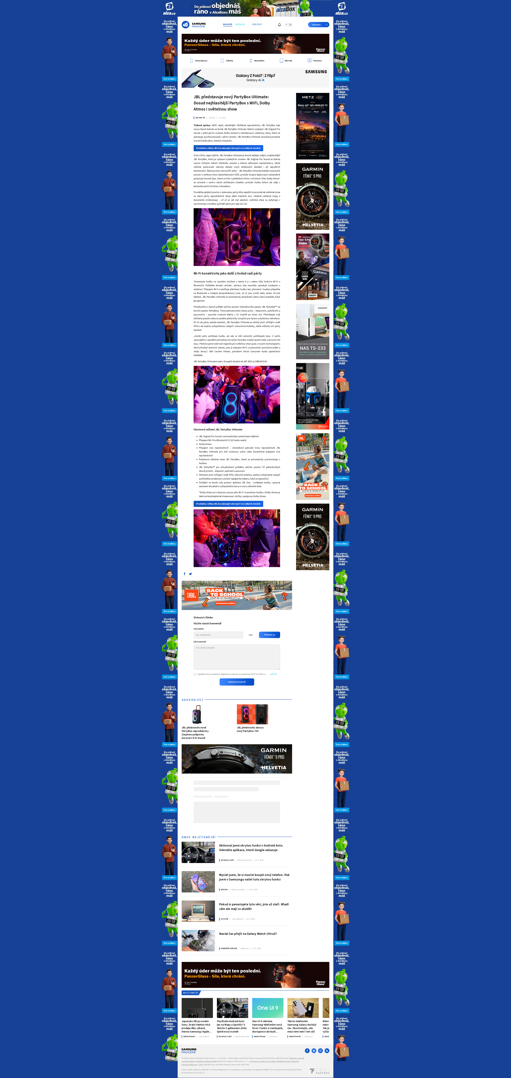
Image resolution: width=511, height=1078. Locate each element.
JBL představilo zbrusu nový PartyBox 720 (250, 729)
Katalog (240, 24)
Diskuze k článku (203, 617)
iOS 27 (202, 1072)
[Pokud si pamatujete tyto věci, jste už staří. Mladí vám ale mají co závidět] (198, 911)
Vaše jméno (199, 629)
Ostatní (224, 919)
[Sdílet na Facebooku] (184, 574)
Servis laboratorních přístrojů (283, 1069)
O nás (200, 1064)
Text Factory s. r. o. (212, 1058)
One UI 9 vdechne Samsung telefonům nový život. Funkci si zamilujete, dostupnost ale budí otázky (267, 1026)
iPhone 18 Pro (192, 1072)
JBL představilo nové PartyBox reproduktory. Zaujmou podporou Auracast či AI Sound (195, 733)
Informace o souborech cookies (263, 1061)
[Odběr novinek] (279, 25)
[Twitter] (314, 1050)
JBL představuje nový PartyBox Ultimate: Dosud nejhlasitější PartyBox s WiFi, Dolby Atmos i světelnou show (232, 103)
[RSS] (327, 1050)
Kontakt (257, 24)
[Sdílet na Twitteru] (190, 574)
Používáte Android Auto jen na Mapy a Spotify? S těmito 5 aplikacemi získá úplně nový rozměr (231, 1026)
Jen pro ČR (200, 117)
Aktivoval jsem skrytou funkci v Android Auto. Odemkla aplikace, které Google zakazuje (251, 847)
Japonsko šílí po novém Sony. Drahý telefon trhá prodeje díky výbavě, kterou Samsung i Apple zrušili (196, 1026)
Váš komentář (200, 641)
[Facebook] (307, 1050)
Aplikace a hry (227, 860)
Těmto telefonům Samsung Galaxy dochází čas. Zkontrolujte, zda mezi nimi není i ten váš (301, 1026)
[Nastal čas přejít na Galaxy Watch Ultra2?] (198, 940)
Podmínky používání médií (205, 1061)
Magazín (227, 24)
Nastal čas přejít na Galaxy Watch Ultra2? (248, 934)
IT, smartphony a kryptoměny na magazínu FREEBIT (248, 1069)
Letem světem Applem (191, 1069)
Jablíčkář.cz (206, 1069)
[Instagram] (320, 1050)
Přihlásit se (269, 634)
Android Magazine (219, 1069)
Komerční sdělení (229, 948)
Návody (224, 889)
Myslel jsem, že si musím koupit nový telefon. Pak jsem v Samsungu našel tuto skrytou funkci (254, 877)
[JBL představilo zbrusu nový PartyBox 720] (252, 714)
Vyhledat (316, 24)
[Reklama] (169, 8)
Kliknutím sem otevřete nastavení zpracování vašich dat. (226, 1064)
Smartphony (189, 1036)
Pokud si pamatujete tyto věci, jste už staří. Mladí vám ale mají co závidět (254, 906)
